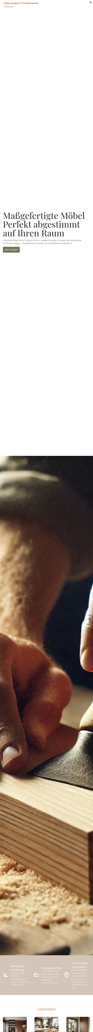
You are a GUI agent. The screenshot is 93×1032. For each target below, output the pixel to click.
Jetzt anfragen (11, 249)
